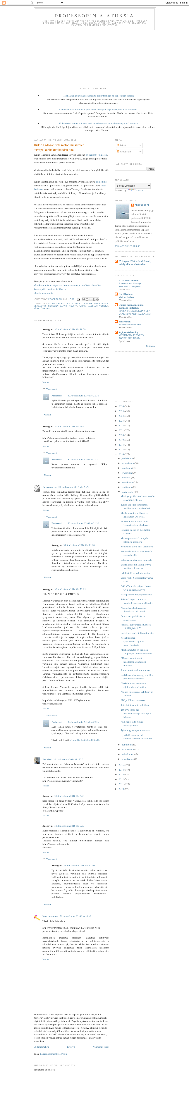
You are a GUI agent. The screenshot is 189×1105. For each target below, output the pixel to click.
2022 (121, 425)
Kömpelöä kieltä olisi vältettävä (137, 546)
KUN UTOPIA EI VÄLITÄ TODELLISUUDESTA (131, 337)
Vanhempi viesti (101, 1046)
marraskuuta (128, 463)
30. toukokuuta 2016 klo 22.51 (69, 759)
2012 (121, 779)
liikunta (88, 303)
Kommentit (125, 151)
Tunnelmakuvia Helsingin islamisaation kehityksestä (130, 285)
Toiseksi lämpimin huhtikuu (135, 705)
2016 (121, 454)
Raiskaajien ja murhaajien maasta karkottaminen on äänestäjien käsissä (98, 95)
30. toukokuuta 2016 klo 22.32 (83, 523)
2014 (121, 769)
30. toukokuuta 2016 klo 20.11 (70, 426)
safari (64, 306)
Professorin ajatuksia (94, 15)
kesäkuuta (127, 487)
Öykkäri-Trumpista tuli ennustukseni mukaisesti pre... (137, 736)
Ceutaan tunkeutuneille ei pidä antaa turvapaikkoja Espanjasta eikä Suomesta (98, 109)
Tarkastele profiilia (127, 246)
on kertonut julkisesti (96, 154)
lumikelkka (101, 303)
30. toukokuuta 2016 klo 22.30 (83, 395)
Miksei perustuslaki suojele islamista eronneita (134, 540)
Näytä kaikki (150, 346)
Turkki (83, 306)
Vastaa (45, 382)
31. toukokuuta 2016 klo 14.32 (75, 916)
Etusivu (71, 1046)
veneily (103, 306)
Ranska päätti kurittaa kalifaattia (50, 289)
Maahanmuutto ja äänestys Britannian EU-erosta (134, 514)
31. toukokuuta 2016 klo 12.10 (79, 865)
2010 (121, 788)
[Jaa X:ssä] (90, 299)
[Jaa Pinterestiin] (97, 299)
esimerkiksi (101, 181)
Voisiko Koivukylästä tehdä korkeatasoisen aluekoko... (135, 523)
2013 (121, 774)
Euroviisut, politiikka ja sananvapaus (133, 617)
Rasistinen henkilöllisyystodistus (137, 633)
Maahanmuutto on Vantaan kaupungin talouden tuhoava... (137, 651)
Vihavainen (124, 321)
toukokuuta (128, 492)
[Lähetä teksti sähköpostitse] (78, 299)
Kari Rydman (126, 294)
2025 (121, 411)
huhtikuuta (127, 744)
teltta (73, 306)
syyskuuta (127, 472)
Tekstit (123, 145)
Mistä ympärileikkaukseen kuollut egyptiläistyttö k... (138, 497)
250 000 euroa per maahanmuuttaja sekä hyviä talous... (136, 713)
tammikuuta (128, 759)
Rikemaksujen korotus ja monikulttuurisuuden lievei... (137, 601)
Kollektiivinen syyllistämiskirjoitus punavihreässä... (132, 641)
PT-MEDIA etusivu (128, 280)
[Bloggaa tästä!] (87, 299)
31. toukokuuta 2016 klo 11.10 (79, 545)
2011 (121, 784)
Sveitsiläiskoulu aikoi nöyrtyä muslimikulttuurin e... (136, 566)
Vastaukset (51, 389)
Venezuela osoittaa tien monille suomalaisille (136, 553)
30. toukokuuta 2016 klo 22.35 (83, 722)
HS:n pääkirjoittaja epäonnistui (136, 594)
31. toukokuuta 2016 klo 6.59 (69, 796)
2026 (121, 406)
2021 (121, 430)
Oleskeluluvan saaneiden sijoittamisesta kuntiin (133, 685)
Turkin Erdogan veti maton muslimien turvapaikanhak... (136, 506)
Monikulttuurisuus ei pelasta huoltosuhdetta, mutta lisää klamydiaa (67, 285)
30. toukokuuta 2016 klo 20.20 (73, 487)
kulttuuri (75, 303)
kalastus (62, 303)
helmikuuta (128, 754)
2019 (121, 439)
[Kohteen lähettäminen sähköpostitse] (83, 299)
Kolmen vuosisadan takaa (130, 324)
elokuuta (126, 477)
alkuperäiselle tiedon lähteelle (85, 740)
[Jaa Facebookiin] (94, 299)
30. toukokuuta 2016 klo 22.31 (83, 459)
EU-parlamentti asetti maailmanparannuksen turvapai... (133, 662)
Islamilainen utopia (43, 293)
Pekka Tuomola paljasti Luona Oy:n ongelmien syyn (136, 588)
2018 (121, 444)
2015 (121, 765)
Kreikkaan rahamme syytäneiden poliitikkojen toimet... (137, 676)
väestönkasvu (42, 308)
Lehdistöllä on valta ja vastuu (135, 573)
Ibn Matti (47, 759)
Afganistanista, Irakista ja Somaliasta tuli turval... (134, 609)
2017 (121, 449)
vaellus (93, 306)
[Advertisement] (94, 59)
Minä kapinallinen (126, 296)
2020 (121, 435)
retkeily (53, 306)
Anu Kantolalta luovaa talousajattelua (132, 723)
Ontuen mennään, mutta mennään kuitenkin (131, 306)
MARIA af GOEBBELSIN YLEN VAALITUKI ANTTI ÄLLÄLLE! (135, 312)
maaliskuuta (128, 749)
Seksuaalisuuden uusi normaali (136, 559)
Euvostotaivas (49, 487)
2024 (121, 415)
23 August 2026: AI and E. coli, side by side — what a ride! (135, 262)
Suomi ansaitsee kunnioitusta (135, 670)
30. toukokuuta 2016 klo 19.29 (70, 329)
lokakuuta (127, 468)
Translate (138, 190)
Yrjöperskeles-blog (128, 332)
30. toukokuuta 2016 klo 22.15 (70, 589)
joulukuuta (127, 458)
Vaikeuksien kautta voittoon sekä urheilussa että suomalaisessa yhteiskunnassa (98, 123)
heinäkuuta (127, 482)
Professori (56, 395)
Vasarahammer (50, 916)
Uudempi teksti (41, 1046)
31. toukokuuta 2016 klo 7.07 (69, 825)
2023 (121, 420)
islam (51, 303)
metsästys (40, 306)
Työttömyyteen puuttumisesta (135, 730)
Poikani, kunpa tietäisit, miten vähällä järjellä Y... (136, 626)
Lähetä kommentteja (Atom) (54, 1053)
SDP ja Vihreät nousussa (133, 700)
